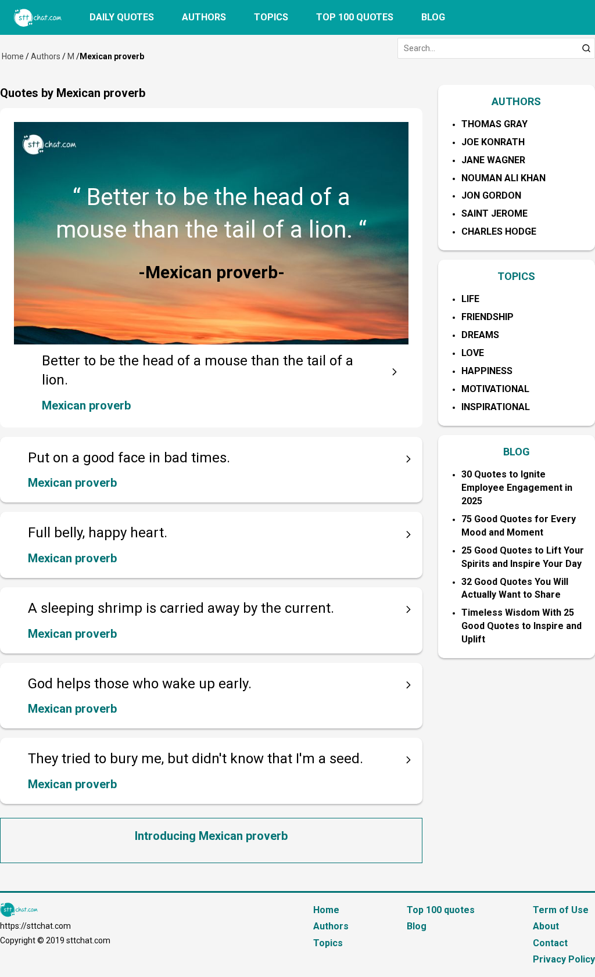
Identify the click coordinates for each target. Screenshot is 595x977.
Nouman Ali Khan (503, 178)
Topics (271, 17)
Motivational (495, 388)
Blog (433, 17)
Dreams (480, 334)
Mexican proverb (86, 405)
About (546, 926)
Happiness (486, 370)
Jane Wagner (493, 160)
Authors (204, 17)
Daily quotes (121, 17)
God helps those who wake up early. (140, 684)
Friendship (487, 316)
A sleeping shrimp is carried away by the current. (181, 608)
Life (470, 298)
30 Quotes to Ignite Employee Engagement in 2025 (516, 488)
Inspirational (495, 406)
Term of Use (561, 909)
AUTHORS (516, 101)
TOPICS (516, 276)
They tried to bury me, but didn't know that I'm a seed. (195, 758)
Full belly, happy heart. (97, 533)
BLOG (516, 452)
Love (472, 352)
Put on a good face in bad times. (129, 458)
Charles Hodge (498, 231)
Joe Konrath (493, 142)
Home (13, 56)
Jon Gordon (491, 195)
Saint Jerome (494, 213)
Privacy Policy (564, 959)
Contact (550, 943)
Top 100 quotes (354, 17)
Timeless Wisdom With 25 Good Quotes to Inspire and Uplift (521, 626)
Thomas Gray (494, 124)
